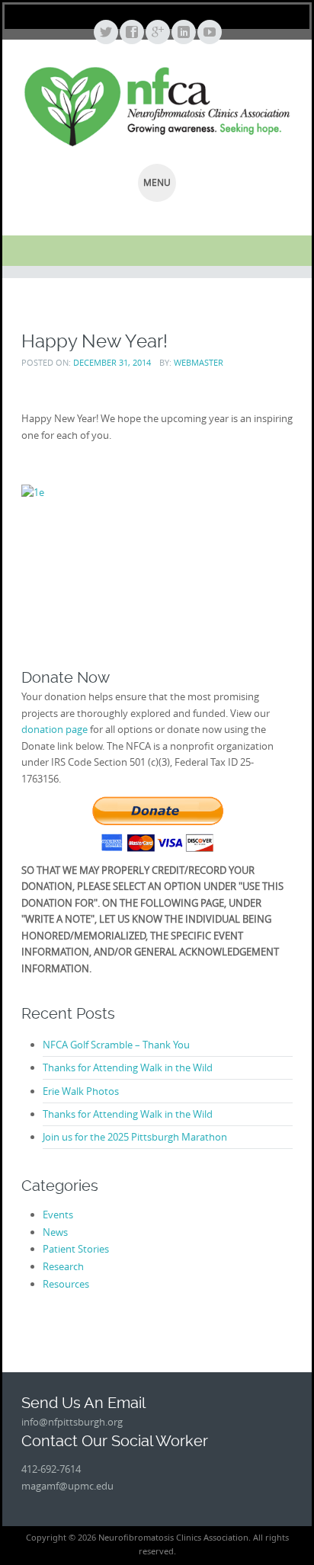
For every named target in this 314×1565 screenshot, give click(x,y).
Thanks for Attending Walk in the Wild (128, 1067)
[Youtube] (209, 32)
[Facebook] (131, 32)
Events (58, 1214)
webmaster (198, 362)
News (55, 1232)
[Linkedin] (183, 32)
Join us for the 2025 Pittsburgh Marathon (135, 1137)
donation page (54, 729)
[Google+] (157, 32)
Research (63, 1266)
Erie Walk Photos (81, 1091)
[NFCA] (157, 106)
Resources (66, 1284)
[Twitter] (105, 32)
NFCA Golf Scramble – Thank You (116, 1044)
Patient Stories (76, 1249)
